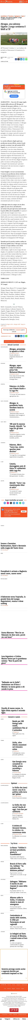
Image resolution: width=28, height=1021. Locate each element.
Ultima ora (13, 1019)
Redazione (16, 732)
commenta (18, 329)
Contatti (10, 1014)
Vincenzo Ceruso (18, 834)
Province (11, 16)
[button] (2, 978)
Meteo (21, 1019)
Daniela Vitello (17, 772)
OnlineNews (5, 550)
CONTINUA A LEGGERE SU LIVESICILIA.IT (14, 341)
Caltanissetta (24, 984)
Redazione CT (14, 472)
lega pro (23, 324)
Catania (13, 984)
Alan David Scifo (10, 58)
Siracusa (18, 988)
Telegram (4, 1019)
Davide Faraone (17, 796)
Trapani (22, 988)
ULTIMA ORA (3, 984)
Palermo (9, 984)
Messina (9, 988)
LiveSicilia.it (4, 16)
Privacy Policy (4, 1014)
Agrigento (17, 16)
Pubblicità (15, 1014)
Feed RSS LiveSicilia (22, 1014)
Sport (22, 16)
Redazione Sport (15, 353)
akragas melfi (17, 324)
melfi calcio (3, 325)
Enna (5, 988)
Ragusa (13, 988)
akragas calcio (9, 324)
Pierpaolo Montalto (18, 813)
